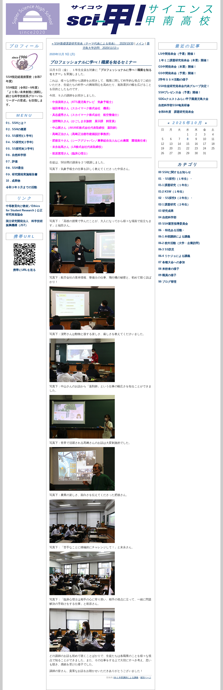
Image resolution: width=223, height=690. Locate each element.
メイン (140, 43)
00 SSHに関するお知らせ (174, 172)
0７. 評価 (12, 161)
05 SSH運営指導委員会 (173, 223)
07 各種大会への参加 (171, 262)
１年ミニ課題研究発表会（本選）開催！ (183, 60)
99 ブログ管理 (167, 281)
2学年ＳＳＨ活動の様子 (173, 79)
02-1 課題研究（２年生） (174, 204)
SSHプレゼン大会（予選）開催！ (179, 92)
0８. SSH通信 (15, 167)
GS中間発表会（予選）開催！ (177, 73)
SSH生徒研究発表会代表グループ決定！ (183, 86)
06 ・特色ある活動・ (171, 230)
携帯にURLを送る (24, 270)
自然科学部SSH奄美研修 (174, 105)
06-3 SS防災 (166, 249)
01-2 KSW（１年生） (171, 191)
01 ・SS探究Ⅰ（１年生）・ (175, 178)
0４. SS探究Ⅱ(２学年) (19, 142)
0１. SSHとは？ (16, 123)
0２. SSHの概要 (16, 129)
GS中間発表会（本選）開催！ (177, 66)
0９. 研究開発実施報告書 (21, 174)
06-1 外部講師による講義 (125, 677)
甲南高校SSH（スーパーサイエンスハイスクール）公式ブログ (111, 19)
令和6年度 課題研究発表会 (176, 111)
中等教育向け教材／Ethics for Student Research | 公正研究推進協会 (24, 210)
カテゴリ (187, 164)
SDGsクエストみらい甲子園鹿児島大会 (183, 99)
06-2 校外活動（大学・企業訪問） (179, 243)
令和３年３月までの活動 (21, 187)
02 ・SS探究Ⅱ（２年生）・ (175, 198)
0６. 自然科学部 (16, 155)
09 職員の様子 (167, 275)
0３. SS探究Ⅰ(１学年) (19, 135)
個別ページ (145, 677)
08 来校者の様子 (168, 268)
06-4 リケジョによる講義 (174, 256)
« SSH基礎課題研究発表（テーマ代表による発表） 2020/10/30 (92, 43)
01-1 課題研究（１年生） (174, 185)
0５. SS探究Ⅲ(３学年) (20, 148)
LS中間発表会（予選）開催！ (177, 53)
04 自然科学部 (167, 217)
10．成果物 (13, 180)
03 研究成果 (166, 210)
